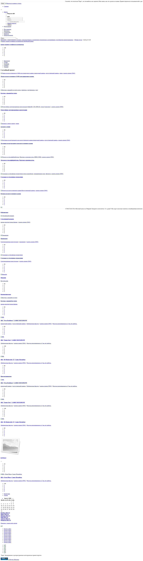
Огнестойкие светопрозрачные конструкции (14, 110)
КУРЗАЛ (3, 458)
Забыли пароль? (11, 23)
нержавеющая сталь (39, 173)
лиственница (31, 90)
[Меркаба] (4, 274)
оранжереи (22, 242)
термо (17, 123)
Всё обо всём (4, 281)
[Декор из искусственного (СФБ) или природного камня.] (17, 73)
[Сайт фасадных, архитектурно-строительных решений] (13, 3)
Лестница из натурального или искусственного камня (17, 143)
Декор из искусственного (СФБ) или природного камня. (17, 76)
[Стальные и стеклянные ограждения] (12, 173)
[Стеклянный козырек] (7, 215)
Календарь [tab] (7, 493)
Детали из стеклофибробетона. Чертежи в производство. (17, 160)
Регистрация (7, 26)
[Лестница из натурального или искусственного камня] (17, 140)
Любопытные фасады (33, 323)
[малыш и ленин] (6, 123)
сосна (19, 90)
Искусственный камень (28, 190)
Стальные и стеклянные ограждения (12, 177)
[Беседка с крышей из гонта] (9, 90)
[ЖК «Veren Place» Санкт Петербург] (11, 474)
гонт (36, 90)
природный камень (39, 73)
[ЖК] (2, 317)
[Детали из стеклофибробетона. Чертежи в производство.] (17, 157)
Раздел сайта (7, 529)
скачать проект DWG (69, 73)
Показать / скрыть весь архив (9, 523)
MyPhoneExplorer (29, 41)
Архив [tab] (6, 495)
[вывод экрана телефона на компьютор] (12, 41)
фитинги (48, 173)
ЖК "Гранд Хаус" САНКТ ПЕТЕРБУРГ (13, 340)
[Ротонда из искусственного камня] (11, 190)
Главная (6, 6)
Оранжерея (4, 238)
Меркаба (3, 277)
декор (61, 73)
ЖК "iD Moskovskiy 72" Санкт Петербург (13, 359)
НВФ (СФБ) (37, 157)
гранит (13, 123)
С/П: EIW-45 (36, 106)
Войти (6, 12)
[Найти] (17, 38)
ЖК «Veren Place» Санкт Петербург (11, 477)
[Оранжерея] (4, 235)
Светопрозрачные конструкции (9, 242)
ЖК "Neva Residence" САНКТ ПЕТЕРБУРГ (14, 320)
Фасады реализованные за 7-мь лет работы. (65, 323)
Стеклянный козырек (7, 219)
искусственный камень (52, 73)
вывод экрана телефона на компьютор (12, 44)
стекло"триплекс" (46, 106)
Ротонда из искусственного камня (11, 193)
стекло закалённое (28, 173)
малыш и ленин (5, 126)
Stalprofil (29, 106)
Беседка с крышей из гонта (9, 93)
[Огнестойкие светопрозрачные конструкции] (14, 106)
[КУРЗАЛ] (11, 454)
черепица (24, 90)
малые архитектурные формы (9, 222)
